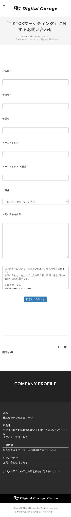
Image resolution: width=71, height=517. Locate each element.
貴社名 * (6, 94)
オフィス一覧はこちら (15, 437)
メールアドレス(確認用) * (15, 166)
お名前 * (6, 70)
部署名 (5, 118)
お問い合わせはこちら (15, 462)
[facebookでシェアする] (58, 347)
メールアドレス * (11, 142)
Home (24, 36)
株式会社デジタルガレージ (18, 417)
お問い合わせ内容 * (12, 214)
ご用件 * (6, 190)
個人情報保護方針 (22, 511)
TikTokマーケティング (40, 36)
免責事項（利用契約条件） (44, 511)
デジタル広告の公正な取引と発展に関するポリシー (31, 471)
